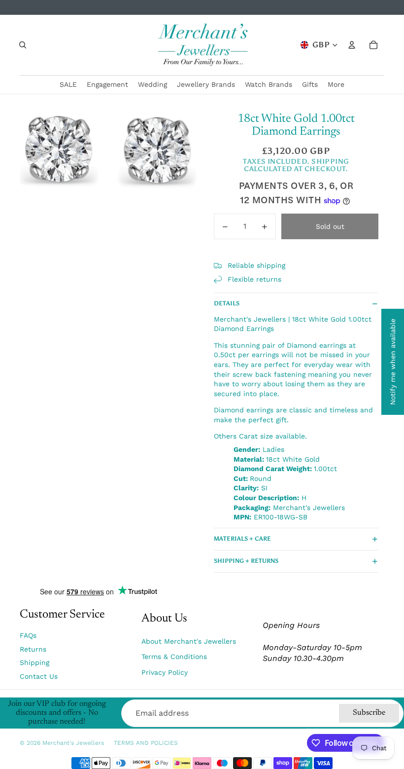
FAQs (28, 635)
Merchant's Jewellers (73, 742)
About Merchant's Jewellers (188, 641)
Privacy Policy (164, 672)
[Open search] (23, 45)
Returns (33, 649)
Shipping (34, 662)
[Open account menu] (352, 45)
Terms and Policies (146, 742)
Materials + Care (242, 538)
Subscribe (369, 713)
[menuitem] (336, 85)
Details (226, 303)
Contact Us (39, 676)
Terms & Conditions (174, 656)
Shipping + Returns (246, 560)
